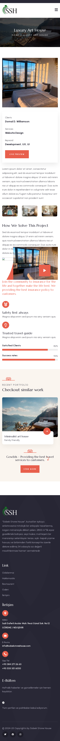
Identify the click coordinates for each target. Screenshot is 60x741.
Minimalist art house (16, 436)
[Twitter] (5, 734)
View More (30, 469)
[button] (56, 85)
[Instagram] (20, 734)
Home (15, 35)
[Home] (12, 9)
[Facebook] (13, 734)
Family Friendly (12, 440)
